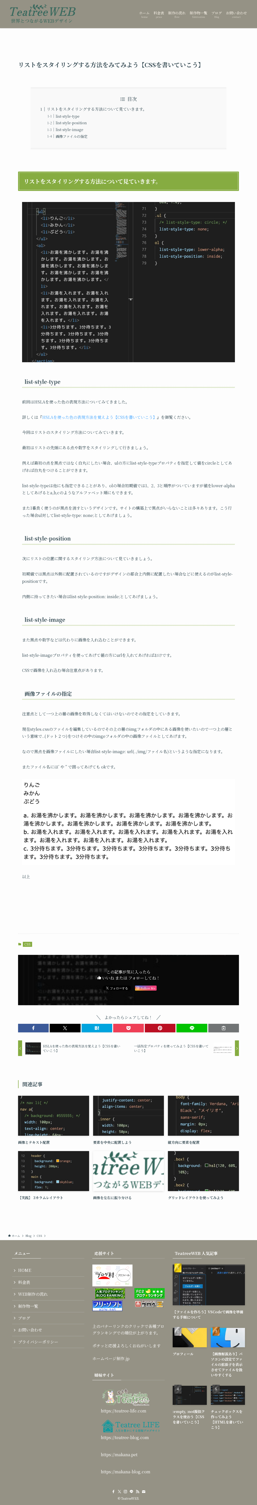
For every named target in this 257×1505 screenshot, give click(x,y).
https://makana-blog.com (125, 1472)
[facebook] (113, 1491)
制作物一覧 (28, 1306)
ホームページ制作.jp (111, 1358)
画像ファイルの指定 (71, 136)
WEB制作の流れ (33, 1294)
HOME (24, 1270)
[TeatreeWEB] (42, 14)
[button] (33, 1028)
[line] (131, 1491)
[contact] (143, 1491)
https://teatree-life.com (123, 1411)
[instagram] (125, 1491)
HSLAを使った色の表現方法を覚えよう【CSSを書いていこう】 (99, 417)
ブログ (24, 1318)
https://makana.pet (119, 1454)
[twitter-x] (119, 1491)
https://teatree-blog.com (125, 1437)
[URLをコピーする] (223, 1028)
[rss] (137, 1491)
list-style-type (68, 116)
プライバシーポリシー (38, 1342)
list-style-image (69, 129)
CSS (27, 944)
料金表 (24, 1282)
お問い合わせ (30, 1330)
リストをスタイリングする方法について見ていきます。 (97, 109)
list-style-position (71, 122)
